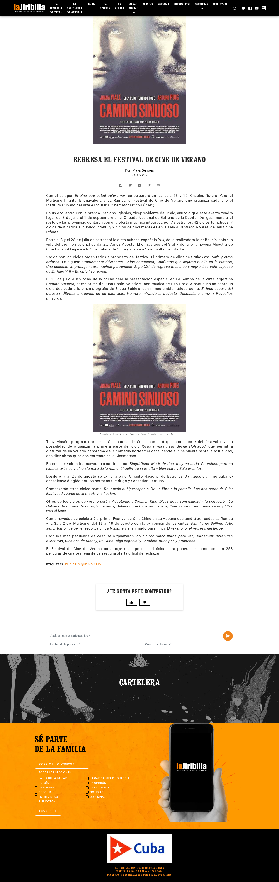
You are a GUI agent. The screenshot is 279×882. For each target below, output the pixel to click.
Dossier (148, 4)
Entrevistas (182, 4)
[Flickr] (264, 8)
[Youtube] (256, 8)
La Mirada (46, 787)
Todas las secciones (55, 772)
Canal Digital (133, 6)
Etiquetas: (55, 564)
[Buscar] (234, 8)
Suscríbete (48, 811)
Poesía (91, 4)
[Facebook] (250, 8)
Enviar (228, 636)
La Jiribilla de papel (56, 8)
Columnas (97, 797)
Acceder (140, 698)
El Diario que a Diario (83, 564)
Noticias (163, 4)
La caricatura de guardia (74, 8)
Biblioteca (220, 4)
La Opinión (98, 783)
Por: (129, 170)
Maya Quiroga (143, 170)
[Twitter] (243, 8)
